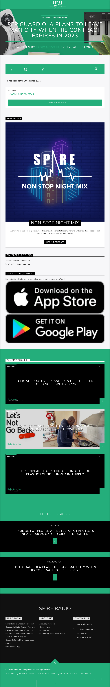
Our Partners (44, 630)
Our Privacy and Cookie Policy (52, 633)
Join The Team (47, 673)
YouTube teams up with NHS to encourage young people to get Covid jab (56, 427)
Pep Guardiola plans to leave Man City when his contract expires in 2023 (55, 568)
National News (60, 18)
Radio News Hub (49, 47)
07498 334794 (24, 260)
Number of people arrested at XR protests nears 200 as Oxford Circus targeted (55, 532)
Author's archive (55, 102)
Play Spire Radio (70, 673)
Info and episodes (55, 242)
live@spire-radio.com (23, 264)
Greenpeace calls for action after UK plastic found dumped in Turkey (55, 472)
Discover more (12, 646)
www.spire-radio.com (86, 624)
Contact (89, 673)
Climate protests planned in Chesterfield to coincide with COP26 (55, 382)
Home (11, 673)
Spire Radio (12, 399)
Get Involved (44, 627)
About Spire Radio (47, 624)
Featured (47, 18)
